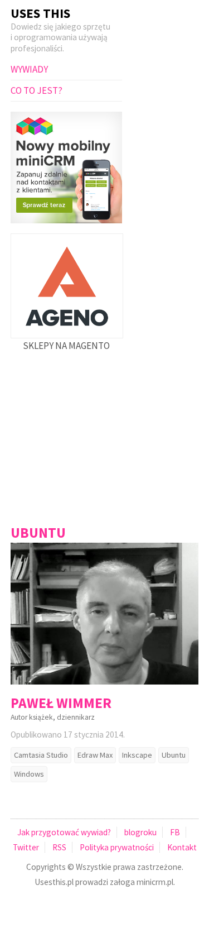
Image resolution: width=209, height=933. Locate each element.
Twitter (26, 847)
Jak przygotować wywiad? (64, 832)
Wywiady (29, 69)
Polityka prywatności (117, 847)
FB (175, 832)
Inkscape (137, 755)
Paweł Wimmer (61, 703)
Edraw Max (95, 755)
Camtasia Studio (41, 755)
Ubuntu (174, 755)
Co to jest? (36, 90)
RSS (59, 847)
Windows (29, 774)
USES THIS (40, 13)
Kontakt (182, 847)
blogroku (140, 832)
